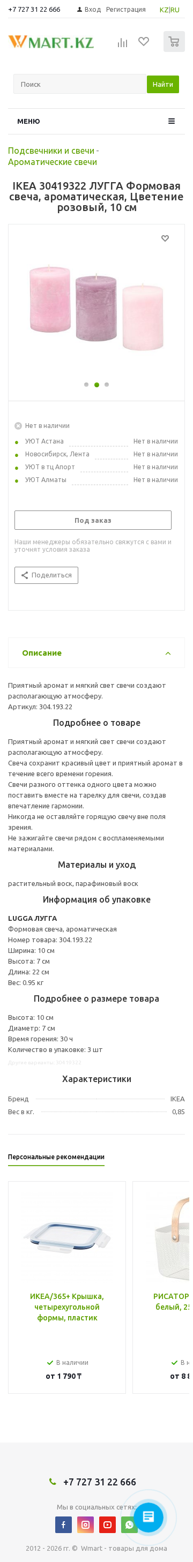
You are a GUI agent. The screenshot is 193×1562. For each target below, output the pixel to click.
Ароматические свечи (52, 162)
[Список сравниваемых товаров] (123, 46)
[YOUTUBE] (107, 1524)
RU (175, 9)
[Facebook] (63, 1524)
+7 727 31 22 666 (34, 9)
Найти (163, 84)
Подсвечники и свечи (51, 150)
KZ (164, 9)
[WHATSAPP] (129, 1524)
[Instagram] (85, 1524)
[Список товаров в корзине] (175, 49)
